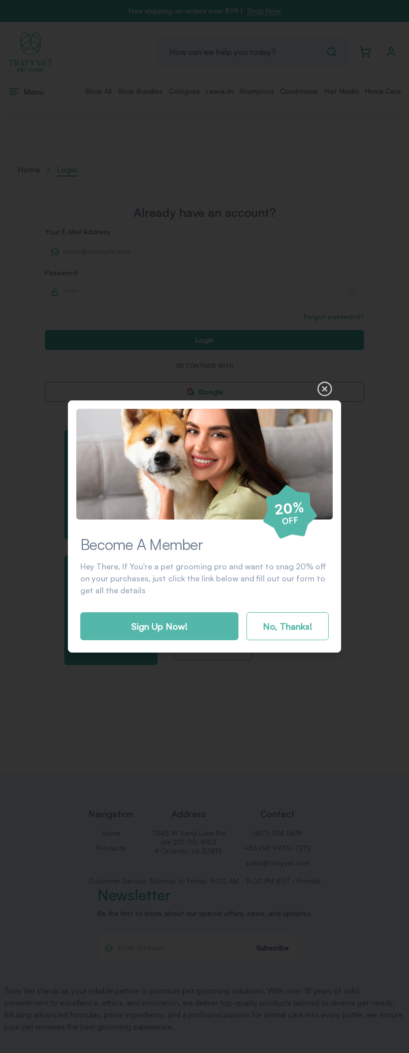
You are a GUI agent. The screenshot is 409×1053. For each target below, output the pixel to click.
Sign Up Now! (159, 626)
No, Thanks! (287, 626)
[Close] (325, 389)
